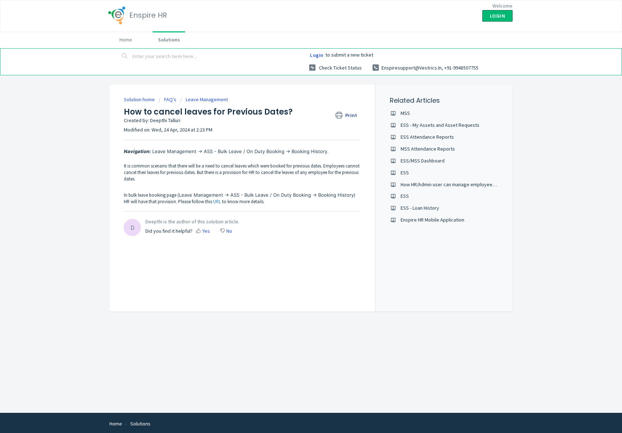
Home (126, 39)
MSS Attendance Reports (428, 149)
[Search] (125, 56)
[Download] (297, 122)
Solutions (169, 39)
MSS (405, 113)
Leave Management (207, 99)
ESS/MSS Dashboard (423, 160)
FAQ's (170, 99)
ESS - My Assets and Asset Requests (440, 125)
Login (317, 55)
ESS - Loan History (420, 208)
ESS (405, 172)
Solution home (140, 99)
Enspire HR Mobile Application (432, 219)
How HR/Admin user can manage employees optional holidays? (468, 184)
